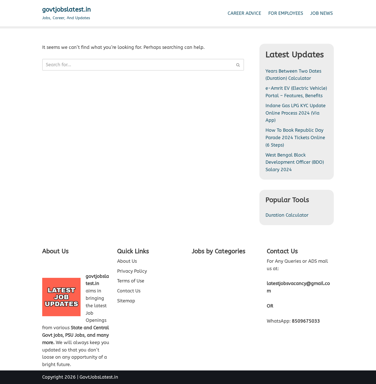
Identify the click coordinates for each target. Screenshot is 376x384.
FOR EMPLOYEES (285, 13)
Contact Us (128, 291)
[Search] (238, 65)
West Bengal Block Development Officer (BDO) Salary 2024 (295, 162)
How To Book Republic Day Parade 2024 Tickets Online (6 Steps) (295, 137)
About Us (127, 261)
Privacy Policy (132, 271)
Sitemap (126, 301)
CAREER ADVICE (244, 13)
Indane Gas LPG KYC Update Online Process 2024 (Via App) (296, 113)
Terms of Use (130, 281)
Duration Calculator (287, 215)
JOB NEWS (321, 13)
